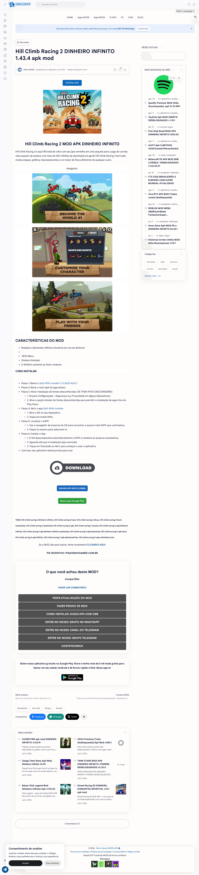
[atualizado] (176, 98)
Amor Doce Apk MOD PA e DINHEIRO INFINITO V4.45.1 (162, 227)
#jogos (48, 708)
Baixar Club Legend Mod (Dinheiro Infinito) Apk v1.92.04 (38, 787)
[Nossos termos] (5, 67)
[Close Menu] (191, 28)
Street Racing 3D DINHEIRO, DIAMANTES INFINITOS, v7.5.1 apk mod (93, 789)
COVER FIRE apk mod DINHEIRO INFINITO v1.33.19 (39, 741)
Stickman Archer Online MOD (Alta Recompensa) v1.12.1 (164, 241)
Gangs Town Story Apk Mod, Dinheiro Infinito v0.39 (37, 762)
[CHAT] (130, 17)
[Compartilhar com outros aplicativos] (84, 717)
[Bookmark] (189, 4)
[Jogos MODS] (83, 17)
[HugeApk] (94, 864)
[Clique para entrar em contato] (5, 79)
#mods (59, 708)
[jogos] (170, 127)
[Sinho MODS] (28, 69)
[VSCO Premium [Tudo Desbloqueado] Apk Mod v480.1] (121, 743)
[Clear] (83, 4)
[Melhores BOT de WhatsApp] (5, 61)
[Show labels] (153, 276)
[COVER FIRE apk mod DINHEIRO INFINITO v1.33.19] (65, 743)
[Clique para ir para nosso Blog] (5, 55)
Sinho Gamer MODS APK (107, 848)
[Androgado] (101, 864)
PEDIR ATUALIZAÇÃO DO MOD (72, 598)
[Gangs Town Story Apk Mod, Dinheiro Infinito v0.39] (65, 764)
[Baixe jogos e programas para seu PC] (5, 32)
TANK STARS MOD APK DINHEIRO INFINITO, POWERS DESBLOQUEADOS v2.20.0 (93, 764)
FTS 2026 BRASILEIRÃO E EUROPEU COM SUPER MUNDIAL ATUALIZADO (162, 180)
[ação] (164, 155)
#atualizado (22, 708)
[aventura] (175, 204)
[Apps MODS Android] (5, 26)
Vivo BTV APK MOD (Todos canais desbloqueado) (162, 196)
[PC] (122, 17)
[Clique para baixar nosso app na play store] (5, 38)
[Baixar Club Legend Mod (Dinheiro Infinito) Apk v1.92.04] (65, 789)
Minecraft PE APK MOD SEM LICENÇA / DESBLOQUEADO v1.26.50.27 (163, 162)
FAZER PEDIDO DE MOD (72, 606)
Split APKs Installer (49, 383)
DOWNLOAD (72, 82)
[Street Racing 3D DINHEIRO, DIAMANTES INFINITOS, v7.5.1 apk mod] (121, 789)
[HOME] (70, 17)
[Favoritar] (115, 70)
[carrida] (164, 127)
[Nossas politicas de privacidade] (5, 73)
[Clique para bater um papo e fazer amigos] (5, 50)
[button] (194, 4)
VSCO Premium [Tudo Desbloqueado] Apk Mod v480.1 (94, 741)
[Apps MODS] (99, 17)
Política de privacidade (101, 851)
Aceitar (25, 863)
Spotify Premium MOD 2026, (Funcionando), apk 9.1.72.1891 (164, 105)
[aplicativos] (166, 98)
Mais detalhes (52, 863)
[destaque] (175, 172)
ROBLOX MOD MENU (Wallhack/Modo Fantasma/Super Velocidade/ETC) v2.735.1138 (163, 212)
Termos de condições (79, 851)
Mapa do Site (134, 851)
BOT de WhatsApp (126, 28)
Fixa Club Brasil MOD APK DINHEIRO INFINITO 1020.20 (163, 133)
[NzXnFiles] (115, 864)
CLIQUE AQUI (143, 29)
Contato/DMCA (120, 851)
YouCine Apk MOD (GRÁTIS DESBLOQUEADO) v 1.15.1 (163, 119)
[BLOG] (140, 17)
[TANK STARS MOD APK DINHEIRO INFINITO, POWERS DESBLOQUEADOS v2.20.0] (121, 764)
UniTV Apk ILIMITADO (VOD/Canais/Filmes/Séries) (163, 147)
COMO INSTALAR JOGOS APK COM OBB (72, 614)
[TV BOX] (113, 17)
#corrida (36, 708)
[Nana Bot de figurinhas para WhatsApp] (108, 864)
